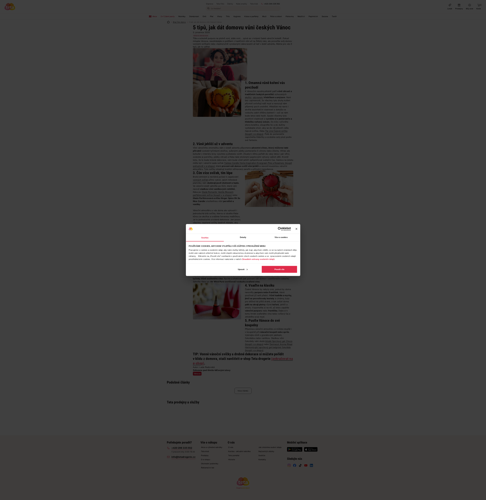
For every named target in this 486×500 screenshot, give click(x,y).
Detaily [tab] (243, 237)
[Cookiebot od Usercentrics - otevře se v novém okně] (280, 229)
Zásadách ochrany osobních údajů (258, 259)
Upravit (241, 269)
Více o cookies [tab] (281, 237)
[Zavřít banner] (296, 229)
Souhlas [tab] (205, 238)
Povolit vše (279, 269)
